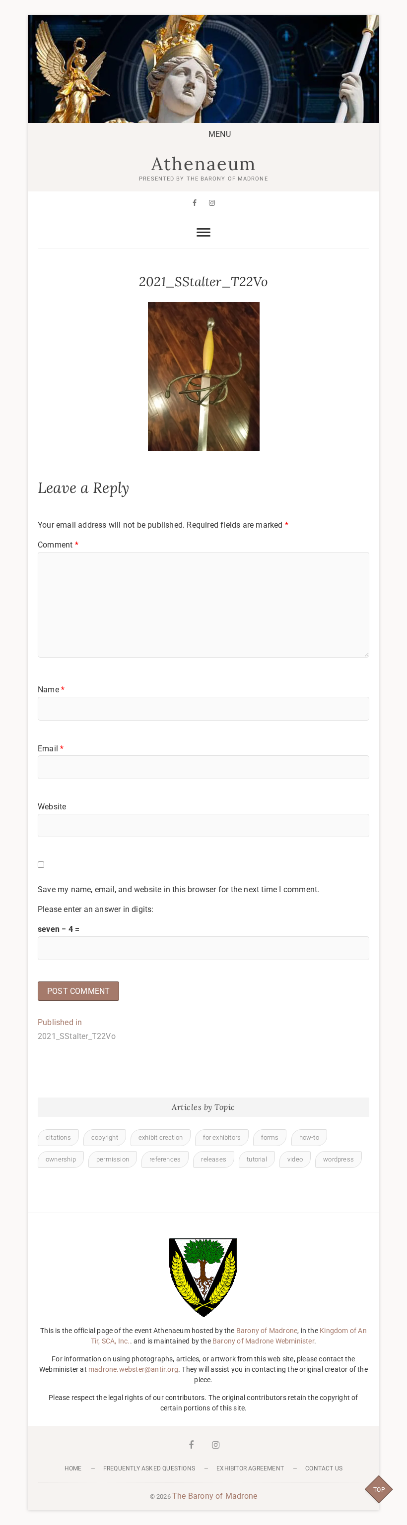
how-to (309, 1137)
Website (52, 806)
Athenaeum (203, 164)
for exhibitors (222, 1137)
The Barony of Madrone (214, 1496)
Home (73, 1468)
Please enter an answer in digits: (96, 909)
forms (269, 1137)
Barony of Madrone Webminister (263, 1341)
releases (213, 1159)
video (295, 1159)
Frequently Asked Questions (149, 1468)
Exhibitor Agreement (250, 1468)
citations (58, 1137)
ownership (61, 1159)
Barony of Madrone (266, 1331)
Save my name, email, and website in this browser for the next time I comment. (178, 889)
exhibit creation (160, 1137)
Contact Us (323, 1468)
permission (112, 1159)
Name (51, 689)
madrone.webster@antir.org (133, 1369)
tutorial (257, 1159)
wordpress (338, 1159)
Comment (58, 544)
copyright (104, 1137)
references (165, 1159)
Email (51, 748)
